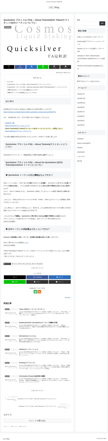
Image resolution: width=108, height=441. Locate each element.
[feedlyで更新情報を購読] (35, 291)
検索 (78, 20)
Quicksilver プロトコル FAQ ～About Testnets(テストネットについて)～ (29, 84)
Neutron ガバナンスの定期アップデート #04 (90, 50)
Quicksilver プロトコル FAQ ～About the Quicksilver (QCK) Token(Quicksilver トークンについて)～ (38, 87)
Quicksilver (7, 263)
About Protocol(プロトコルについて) (17, 126)
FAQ (21, 263)
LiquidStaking (28, 263)
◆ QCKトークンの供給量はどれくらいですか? (22, 92)
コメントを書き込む (37, 421)
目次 (34, 78)
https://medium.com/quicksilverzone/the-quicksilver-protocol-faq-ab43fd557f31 (30, 112)
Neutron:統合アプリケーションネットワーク (90, 43)
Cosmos (15, 263)
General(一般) (10, 123)
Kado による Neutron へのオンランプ (90, 37)
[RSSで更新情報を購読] (39, 291)
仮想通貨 (40, 263)
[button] (54, 67)
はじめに (11, 81)
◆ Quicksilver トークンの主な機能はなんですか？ (23, 90)
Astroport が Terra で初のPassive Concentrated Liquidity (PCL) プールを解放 (91, 58)
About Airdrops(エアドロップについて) (18, 131)
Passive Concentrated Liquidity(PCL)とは (90, 67)
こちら (26, 242)
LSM (35, 263)
